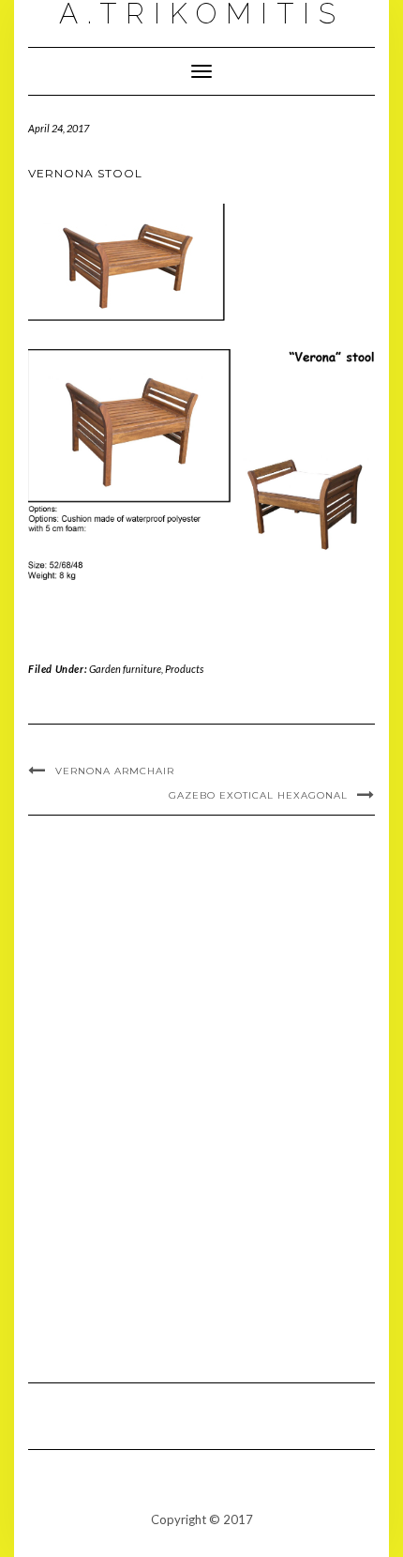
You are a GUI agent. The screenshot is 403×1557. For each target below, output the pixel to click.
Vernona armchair (114, 771)
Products (184, 669)
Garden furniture (125, 669)
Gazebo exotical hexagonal (258, 795)
